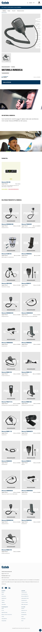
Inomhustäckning (24, 594)
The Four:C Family (24, 602)
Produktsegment (5, 606)
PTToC (3, 610)
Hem (2, 7)
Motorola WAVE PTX (24, 596)
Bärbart (3, 592)
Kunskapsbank (23, 614)
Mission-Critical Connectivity (7, 614)
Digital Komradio (4, 612)
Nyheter (22, 608)
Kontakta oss (23, 612)
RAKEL (3, 608)
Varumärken (4, 604)
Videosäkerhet (4, 618)
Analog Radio (4, 620)
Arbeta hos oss (24, 610)
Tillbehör (3, 602)
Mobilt (3, 594)
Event (22, 620)
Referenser (23, 618)
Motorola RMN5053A (17, 7)
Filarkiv (22, 616)
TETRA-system (24, 592)
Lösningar (23, 590)
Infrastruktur (4, 596)
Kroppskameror (24, 600)
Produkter (5, 7)
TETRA (3, 616)
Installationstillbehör (10, 7)
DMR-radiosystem (24, 604)
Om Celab (23, 606)
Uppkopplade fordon (25, 598)
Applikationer (4, 598)
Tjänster (3, 600)
